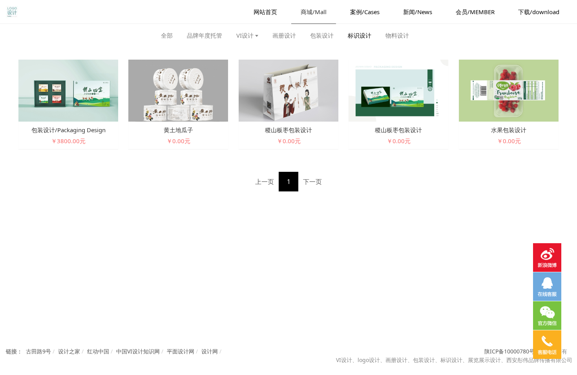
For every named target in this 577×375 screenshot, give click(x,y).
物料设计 (397, 35)
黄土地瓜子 (178, 129)
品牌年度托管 (204, 35)
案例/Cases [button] (365, 12)
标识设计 (359, 35)
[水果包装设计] (509, 90)
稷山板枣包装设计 (288, 129)
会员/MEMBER (475, 12)
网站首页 (265, 12)
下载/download (538, 12)
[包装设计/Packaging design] (68, 90)
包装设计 (322, 35)
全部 (167, 35)
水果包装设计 (508, 129)
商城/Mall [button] (314, 12)
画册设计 (284, 35)
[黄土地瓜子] (178, 90)
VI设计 (245, 35)
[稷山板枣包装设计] (288, 90)
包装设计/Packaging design (68, 129)
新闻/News (417, 12)
